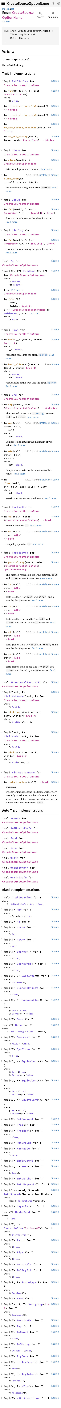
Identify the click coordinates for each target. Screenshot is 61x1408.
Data (18, 1025)
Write (15, 100)
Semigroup (35, 1304)
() (42, 212)
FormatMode (30, 140)
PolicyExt (24, 1270)
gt (9, 632)
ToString (23, 1344)
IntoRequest (26, 1184)
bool (48, 520)
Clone (16, 150)
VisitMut (17, 722)
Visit (15, 762)
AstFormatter (13, 94)
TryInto (27, 1374)
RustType (16, 1293)
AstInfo (16, 281)
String (12, 109)
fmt (10, 90)
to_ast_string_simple (23, 106)
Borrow (22, 951)
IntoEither (25, 1178)
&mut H (30, 367)
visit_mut (15, 712)
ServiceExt (25, 1320)
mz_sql (6, 8)
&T (38, 1228)
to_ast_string (18, 136)
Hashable (23, 1148)
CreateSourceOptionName (28, 3)
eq (9, 516)
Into (25, 1166)
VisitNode (11, 736)
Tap (19, 1326)
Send (13, 838)
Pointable (24, 1264)
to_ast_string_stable (23, 115)
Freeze (15, 818)
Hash (15, 330)
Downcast (23, 1037)
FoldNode (29, 271)
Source (6, 21)
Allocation (23, 897)
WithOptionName (23, 772)
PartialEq (19, 507)
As (18, 921)
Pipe (20, 1252)
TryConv (22, 1356)
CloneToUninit (27, 988)
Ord (14, 394)
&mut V (30, 715)
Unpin (14, 858)
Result (34, 212)
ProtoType (29, 1282)
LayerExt (23, 1206)
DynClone (23, 1049)
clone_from (11, 178)
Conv (20, 1019)
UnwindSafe (18, 877)
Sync (13, 848)
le (9, 606)
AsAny (21, 927)
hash (11, 339)
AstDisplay (20, 81)
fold (11, 298)
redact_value (17, 782)
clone (12, 160)
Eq (12, 261)
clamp (7, 483)
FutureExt (24, 1142)
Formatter (10, 212)
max (10, 422)
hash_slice (15, 364)
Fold (14, 319)
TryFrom (27, 1362)
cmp (10, 404)
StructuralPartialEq (25, 682)
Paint (21, 1240)
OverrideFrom (13, 1228)
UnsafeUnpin (19, 867)
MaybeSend (22, 1212)
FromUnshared (25, 1200)
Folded (15, 289)
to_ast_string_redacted (20, 127)
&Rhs (17, 535)
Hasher (18, 349)
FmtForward (25, 1119)
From (20, 1125)
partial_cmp (16, 562)
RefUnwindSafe (21, 828)
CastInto (28, 976)
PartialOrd (20, 552)
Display (17, 230)
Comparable (30, 1000)
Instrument (25, 1160)
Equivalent (30, 1061)
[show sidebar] (3, 3)
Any (19, 909)
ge (9, 654)
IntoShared (12, 1194)
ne (9, 531)
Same (20, 1298)
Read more (47, 169)
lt (9, 584)
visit (12, 752)
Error (50, 212)
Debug (16, 199)
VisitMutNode (13, 696)
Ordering (51, 407)
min (10, 451)
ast (12, 8)
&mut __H (10, 343)
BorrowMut (24, 963)
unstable (44, 175)
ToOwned (22, 1332)
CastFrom (16, 982)
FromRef (22, 1130)
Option (8, 569)
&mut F (26, 306)
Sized (19, 377)
